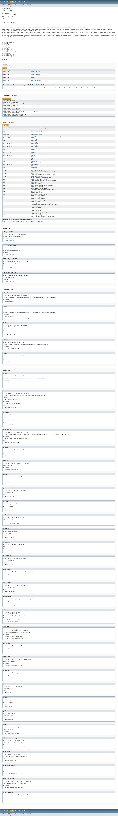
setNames (33, 203)
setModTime (34, 194)
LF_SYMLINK (96, 87)
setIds (33, 188)
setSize (33, 206)
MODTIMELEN (11, 88)
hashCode (33, 167)
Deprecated (20, 1)
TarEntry (5, 102)
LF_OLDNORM (89, 87)
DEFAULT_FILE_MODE (36, 74)
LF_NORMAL (82, 87)
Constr (12, 6)
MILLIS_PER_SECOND (36, 80)
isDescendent (34, 170)
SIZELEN (22, 88)
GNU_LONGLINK (27, 87)
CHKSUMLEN (5, 87)
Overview (2, 1)
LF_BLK (40, 87)
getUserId (33, 161)
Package (7, 1)
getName (33, 155)
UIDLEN (31, 88)
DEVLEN (11, 87)
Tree (16, 1)
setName (33, 200)
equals (33, 128)
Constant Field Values (9, 240)
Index (25, 1)
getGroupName (34, 143)
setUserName (34, 212)
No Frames (21, 4)
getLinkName (34, 146)
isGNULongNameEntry (36, 176)
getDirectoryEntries (36, 134)
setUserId (33, 209)
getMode (33, 149)
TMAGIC (26, 88)
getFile (33, 137)
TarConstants (6, 18)
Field (9, 6)
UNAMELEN (36, 88)
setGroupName (34, 185)
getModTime (34, 152)
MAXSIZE (107, 87)
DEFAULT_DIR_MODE (35, 71)
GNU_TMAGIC (34, 87)
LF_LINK (77, 87)
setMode (33, 191)
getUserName (34, 164)
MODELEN (5, 88)
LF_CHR (44, 87)
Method (15, 6)
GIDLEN (15, 87)
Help (28, 1)
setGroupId (34, 182)
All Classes (29, 4)
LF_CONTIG (50, 87)
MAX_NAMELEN (34, 77)
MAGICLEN (102, 87)
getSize (33, 158)
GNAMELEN (20, 87)
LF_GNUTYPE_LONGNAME (68, 87)
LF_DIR (55, 87)
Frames (16, 4)
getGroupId (34, 140)
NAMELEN (17, 88)
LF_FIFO (60, 87)
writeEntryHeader (35, 215)
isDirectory (34, 173)
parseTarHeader (35, 179)
